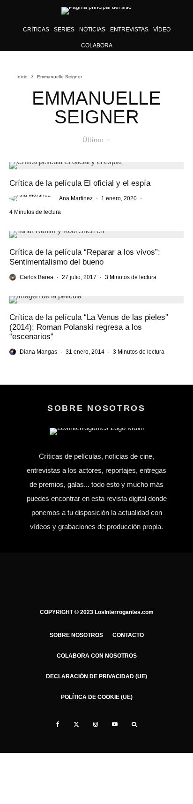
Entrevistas (129, 29)
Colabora (96, 45)
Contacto (128, 635)
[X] (76, 724)
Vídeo (162, 29)
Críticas (36, 29)
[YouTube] (115, 724)
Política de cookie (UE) (97, 697)
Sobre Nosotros (76, 635)
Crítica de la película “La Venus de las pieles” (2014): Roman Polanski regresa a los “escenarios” (88, 327)
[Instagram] (95, 724)
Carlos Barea (36, 277)
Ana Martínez (76, 198)
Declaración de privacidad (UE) (96, 676)
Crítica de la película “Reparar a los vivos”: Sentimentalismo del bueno (84, 257)
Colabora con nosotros (97, 655)
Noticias (92, 29)
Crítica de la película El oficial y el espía (79, 183)
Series (64, 29)
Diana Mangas (38, 352)
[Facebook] (58, 724)
